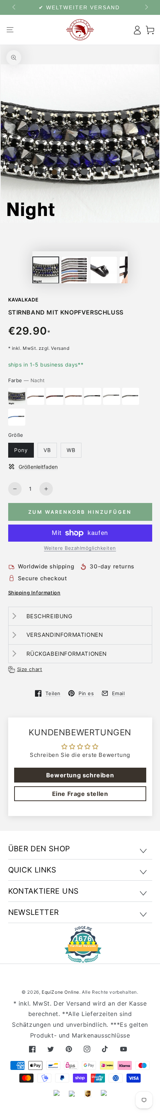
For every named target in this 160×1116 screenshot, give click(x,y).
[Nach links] (14, 7)
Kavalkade (23, 300)
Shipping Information (34, 593)
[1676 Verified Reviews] (80, 958)
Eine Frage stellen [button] (80, 793)
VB (47, 450)
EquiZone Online (60, 992)
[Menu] (10, 29)
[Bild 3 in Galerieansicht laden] (103, 270)
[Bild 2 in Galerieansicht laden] (74, 270)
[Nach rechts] (146, 7)
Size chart (29, 669)
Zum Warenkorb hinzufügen (80, 512)
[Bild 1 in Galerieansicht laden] (45, 270)
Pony (21, 450)
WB (71, 450)
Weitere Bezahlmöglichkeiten (80, 548)
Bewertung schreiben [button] (80, 775)
